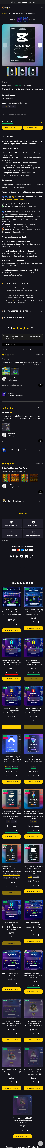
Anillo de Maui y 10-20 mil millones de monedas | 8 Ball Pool (33, 1023)
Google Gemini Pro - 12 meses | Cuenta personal (33, 813)
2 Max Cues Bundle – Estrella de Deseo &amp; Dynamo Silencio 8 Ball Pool (11, 613)
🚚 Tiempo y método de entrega (16, 311)
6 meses (12, 107)
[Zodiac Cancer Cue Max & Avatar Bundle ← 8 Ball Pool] (33, 960)
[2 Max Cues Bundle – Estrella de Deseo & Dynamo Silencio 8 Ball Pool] (11, 597)
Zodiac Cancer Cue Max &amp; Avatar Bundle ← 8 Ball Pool (33, 975)
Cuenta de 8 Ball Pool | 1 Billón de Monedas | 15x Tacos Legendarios (11, 662)
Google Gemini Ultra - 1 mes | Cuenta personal (11, 867)
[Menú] (42, 7)
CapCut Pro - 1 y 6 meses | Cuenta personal (33, 867)
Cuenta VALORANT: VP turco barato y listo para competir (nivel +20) (33, 1072)
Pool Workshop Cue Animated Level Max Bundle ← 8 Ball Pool (34, 925)
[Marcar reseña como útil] (40, 385)
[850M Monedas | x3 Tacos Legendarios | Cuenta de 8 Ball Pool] (33, 696)
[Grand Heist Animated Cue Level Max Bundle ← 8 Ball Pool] (11, 1008)
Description (7, 137)
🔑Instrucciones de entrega (15, 283)
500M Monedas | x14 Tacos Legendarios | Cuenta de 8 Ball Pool (11, 710)
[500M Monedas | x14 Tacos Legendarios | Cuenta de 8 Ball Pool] (11, 696)
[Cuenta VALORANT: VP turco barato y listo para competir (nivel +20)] (33, 1057)
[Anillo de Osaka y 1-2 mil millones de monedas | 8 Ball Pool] (11, 1057)
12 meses (15, 766)
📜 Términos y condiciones (14, 318)
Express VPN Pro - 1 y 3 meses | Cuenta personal (11, 813)
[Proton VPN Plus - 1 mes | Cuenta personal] (33, 744)
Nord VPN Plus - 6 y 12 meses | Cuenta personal (11, 758)
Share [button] (5, 541)
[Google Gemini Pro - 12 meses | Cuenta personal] (33, 799)
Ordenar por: (26, 349)
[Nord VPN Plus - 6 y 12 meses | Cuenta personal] (11, 744)
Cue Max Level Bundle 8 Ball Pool (11, 974)
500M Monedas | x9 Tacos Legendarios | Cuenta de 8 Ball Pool (33, 662)
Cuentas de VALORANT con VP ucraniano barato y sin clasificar (22, 1120)
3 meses (14, 821)
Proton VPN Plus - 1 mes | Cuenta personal (33, 758)
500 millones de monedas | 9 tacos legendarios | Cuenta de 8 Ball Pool (11, 926)
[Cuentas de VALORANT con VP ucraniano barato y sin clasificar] (22, 1105)
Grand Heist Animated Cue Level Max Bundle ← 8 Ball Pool (11, 1023)
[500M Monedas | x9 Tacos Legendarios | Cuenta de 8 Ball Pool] (33, 647)
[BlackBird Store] (6, 8)
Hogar (4, 13)
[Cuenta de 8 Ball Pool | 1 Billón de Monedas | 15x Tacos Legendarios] (11, 647)
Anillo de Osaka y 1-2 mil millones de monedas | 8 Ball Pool (11, 1072)
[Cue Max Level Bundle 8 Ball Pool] (11, 960)
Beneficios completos (15, 199)
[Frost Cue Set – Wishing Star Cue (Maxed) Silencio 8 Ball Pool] (33, 597)
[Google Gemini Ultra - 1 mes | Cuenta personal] (11, 853)
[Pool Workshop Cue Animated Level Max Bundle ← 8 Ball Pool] (33, 910)
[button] (40, 45)
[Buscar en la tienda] (38, 7)
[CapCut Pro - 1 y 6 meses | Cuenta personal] (33, 853)
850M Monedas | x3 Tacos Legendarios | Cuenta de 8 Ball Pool (33, 710)
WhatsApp (12, 300)
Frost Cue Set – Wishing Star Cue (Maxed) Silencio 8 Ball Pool (33, 612)
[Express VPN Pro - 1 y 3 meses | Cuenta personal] (11, 799)
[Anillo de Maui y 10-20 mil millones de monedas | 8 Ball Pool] (33, 1008)
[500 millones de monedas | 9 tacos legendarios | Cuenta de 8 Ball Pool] (11, 910)
